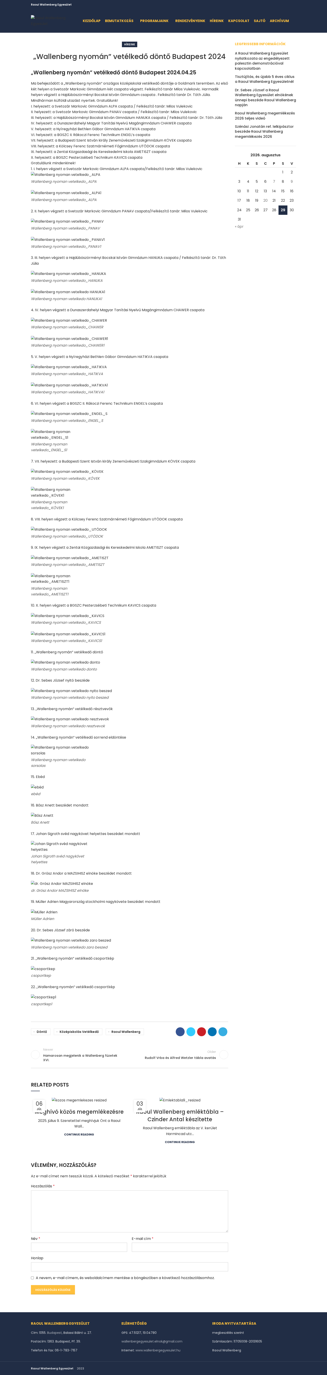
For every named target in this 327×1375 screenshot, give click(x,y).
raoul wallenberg (125, 1032)
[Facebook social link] (273, 5)
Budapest (54, 1332)
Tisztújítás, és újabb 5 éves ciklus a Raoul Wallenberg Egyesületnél (265, 79)
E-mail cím (142, 1238)
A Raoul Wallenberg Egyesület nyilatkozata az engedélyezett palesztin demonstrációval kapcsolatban (262, 61)
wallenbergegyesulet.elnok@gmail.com (151, 1341)
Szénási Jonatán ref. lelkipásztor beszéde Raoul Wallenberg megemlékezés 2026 (264, 131)
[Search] (294, 20)
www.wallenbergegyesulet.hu (157, 1350)
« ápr (239, 226)
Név (35, 1238)
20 (265, 200)
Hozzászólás (43, 1186)
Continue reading (79, 1134)
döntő (42, 1032)
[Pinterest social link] (283, 5)
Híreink (129, 44)
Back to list (129, 1054)
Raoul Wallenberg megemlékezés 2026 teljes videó (265, 116)
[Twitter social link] (278, 5)
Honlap (37, 1258)
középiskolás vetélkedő (79, 1032)
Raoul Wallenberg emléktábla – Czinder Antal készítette (180, 1115)
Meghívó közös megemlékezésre (79, 1111)
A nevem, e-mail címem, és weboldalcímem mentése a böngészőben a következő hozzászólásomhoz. (125, 1277)
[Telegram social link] (293, 5)
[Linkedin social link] (288, 5)
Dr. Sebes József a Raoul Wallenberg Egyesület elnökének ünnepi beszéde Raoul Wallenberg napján (265, 98)
